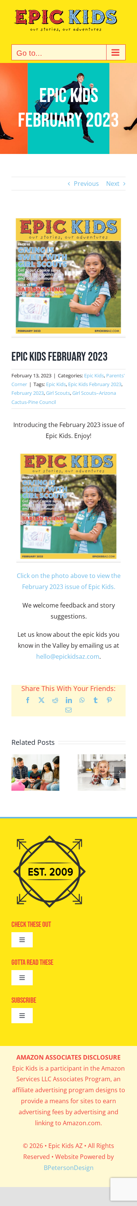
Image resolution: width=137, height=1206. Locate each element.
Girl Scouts (58, 392)
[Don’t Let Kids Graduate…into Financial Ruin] (35, 758)
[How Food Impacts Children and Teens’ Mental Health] (102, 758)
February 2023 (27, 392)
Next (112, 183)
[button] (17, 772)
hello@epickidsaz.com (67, 656)
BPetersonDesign (69, 1168)
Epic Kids (94, 375)
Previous (86, 183)
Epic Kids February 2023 (94, 384)
